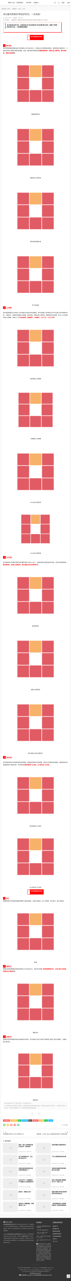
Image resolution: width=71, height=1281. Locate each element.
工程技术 (35, 2)
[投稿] (55, 2)
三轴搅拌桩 (14, 20)
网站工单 (44, 1226)
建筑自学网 (24, 1236)
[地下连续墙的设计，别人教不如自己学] (10, 1160)
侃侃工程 (17, 1105)
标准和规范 (19, 2)
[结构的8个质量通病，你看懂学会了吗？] (10, 1207)
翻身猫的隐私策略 (57, 1233)
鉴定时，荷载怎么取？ (25, 1192)
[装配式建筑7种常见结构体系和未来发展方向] (43, 1195)
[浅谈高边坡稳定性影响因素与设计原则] (43, 1172)
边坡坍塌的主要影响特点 (59, 1145)
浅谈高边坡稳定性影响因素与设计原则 (59, 1169)
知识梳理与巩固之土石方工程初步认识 (13, 1134)
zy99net (41, 1240)
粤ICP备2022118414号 (35, 1273)
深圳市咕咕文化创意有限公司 (14, 1234)
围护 (24, 20)
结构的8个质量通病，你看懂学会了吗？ (26, 1204)
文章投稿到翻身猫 (57, 1236)
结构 (16, 18)
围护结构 (27, 20)
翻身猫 (31, 1108)
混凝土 (8, 53)
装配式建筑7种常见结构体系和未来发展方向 (59, 1192)
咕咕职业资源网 (3, 2)
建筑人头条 (11, 2)
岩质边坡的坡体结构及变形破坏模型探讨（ (26, 1169)
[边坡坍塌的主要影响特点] (43, 1148)
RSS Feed (55, 1241)
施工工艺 (16, 317)
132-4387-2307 (43, 1232)
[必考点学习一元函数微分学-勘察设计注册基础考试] (10, 1183)
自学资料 (28, 2)
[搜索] (59, 2)
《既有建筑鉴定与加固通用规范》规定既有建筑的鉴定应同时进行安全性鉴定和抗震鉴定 (59, 1204)
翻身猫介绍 (55, 1226)
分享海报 (65, 1125)
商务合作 (55, 1238)
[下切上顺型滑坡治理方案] (43, 1160)
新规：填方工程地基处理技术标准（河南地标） (26, 1145)
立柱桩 (45, 20)
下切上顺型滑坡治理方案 (59, 1156)
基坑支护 (35, 20)
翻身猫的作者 (56, 1228)
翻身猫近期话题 (56, 1231)
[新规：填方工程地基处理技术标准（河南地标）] (10, 1148)
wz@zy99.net (45, 1230)
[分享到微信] (4, 1125)
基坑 (31, 20)
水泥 (53, 50)
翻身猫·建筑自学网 (8, 1224)
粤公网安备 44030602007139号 (44, 1275)
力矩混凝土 (20, 20)
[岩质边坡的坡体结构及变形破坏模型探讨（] (10, 1172)
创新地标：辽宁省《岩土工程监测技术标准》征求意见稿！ (52, 1134)
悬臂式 (39, 20)
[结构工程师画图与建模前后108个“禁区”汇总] (43, 1183)
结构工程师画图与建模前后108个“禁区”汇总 (59, 1181)
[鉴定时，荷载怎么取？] (10, 1195)
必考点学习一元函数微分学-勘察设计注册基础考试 (26, 1181)
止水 (42, 20)
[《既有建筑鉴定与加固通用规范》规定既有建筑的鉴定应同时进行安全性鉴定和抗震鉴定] (43, 1207)
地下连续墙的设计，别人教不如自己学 (26, 1157)
